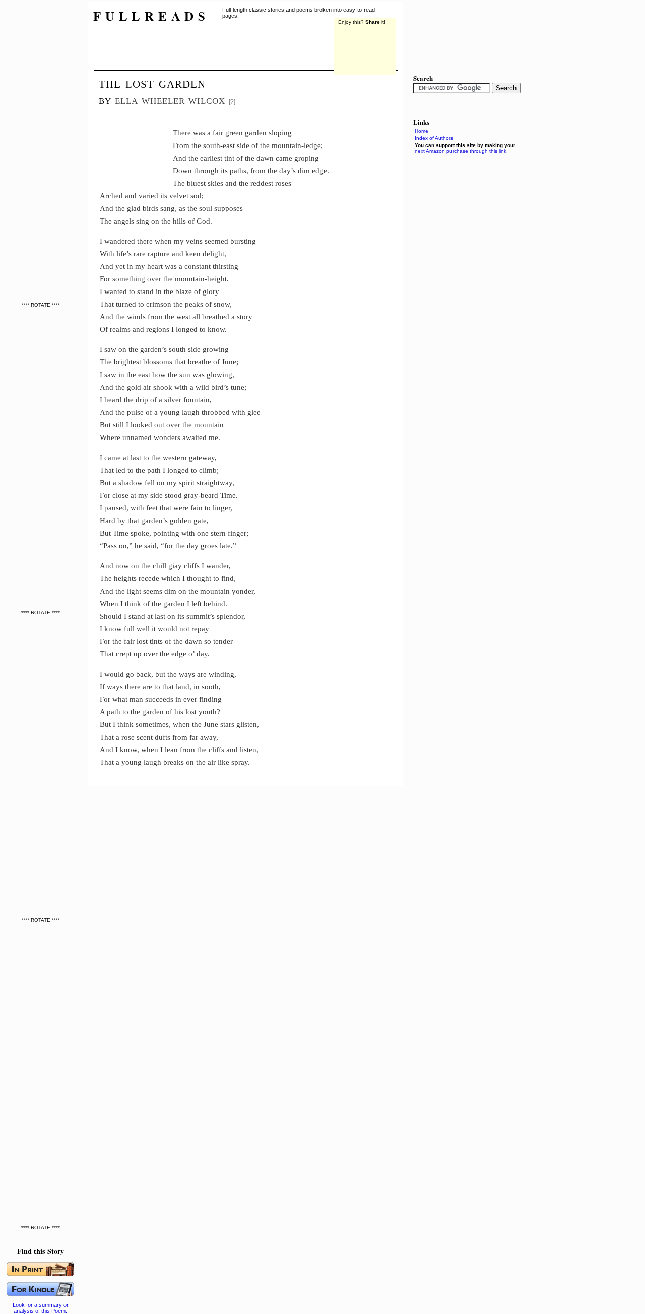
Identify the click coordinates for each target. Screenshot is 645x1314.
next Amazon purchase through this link (460, 151)
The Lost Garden (152, 82)
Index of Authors (434, 138)
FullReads (151, 16)
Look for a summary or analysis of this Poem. (41, 1308)
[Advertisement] (136, 143)
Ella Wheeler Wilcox (170, 99)
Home (421, 131)
